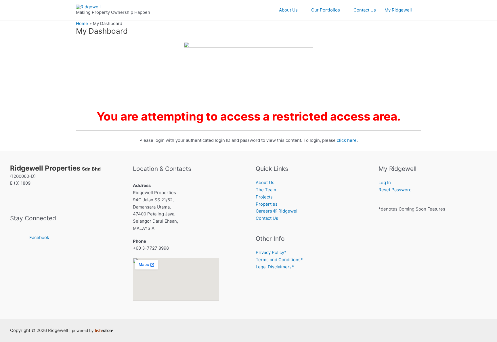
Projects (264, 197)
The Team (266, 189)
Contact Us (364, 10)
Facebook (39, 237)
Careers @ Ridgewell (277, 211)
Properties (267, 204)
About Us (288, 10)
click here (347, 140)
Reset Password (395, 189)
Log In (385, 182)
